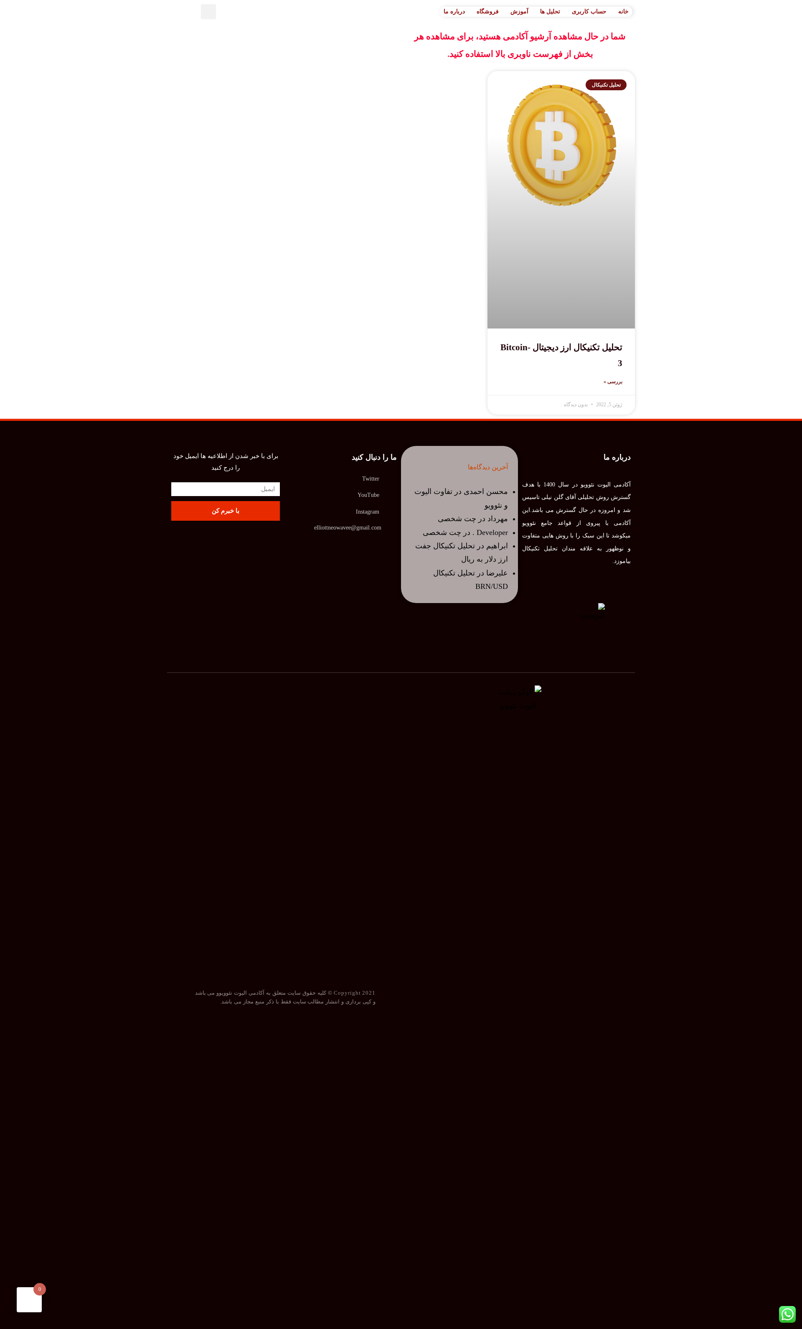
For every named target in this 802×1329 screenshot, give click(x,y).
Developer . (490, 532)
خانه (623, 11)
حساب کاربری (589, 11)
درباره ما (454, 11)
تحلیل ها (550, 11)
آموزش (519, 11)
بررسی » (613, 381)
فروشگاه (488, 11)
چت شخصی (457, 518)
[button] (208, 11)
